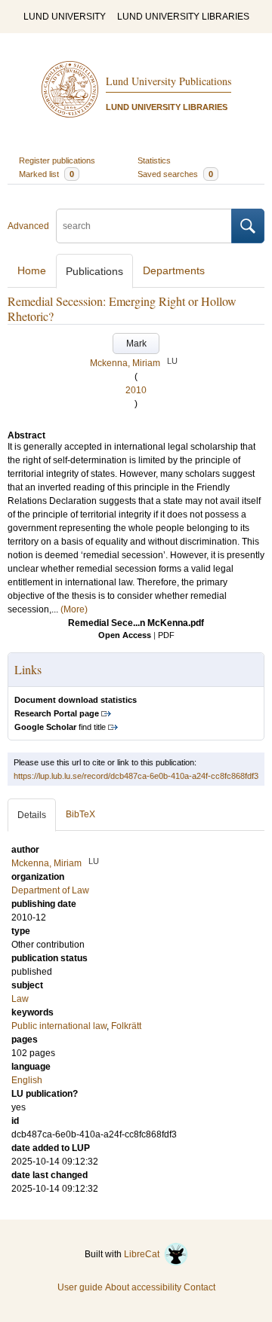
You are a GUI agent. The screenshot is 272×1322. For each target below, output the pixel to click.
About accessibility (143, 1287)
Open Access (124, 635)
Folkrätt (126, 1026)
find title (60, 726)
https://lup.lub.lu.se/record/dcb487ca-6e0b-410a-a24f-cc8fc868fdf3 (136, 775)
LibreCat (144, 1254)
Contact (199, 1287)
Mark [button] (136, 343)
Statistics (154, 160)
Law (20, 999)
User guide (80, 1287)
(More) (74, 609)
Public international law (59, 1026)
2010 (136, 390)
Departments (174, 270)
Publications (94, 271)
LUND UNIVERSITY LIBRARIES (183, 16)
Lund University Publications (168, 81)
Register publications (57, 160)
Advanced (28, 226)
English (26, 1080)
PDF (166, 635)
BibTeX (80, 814)
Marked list (46, 174)
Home (31, 270)
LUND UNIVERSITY (64, 16)
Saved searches (175, 174)
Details (31, 815)
